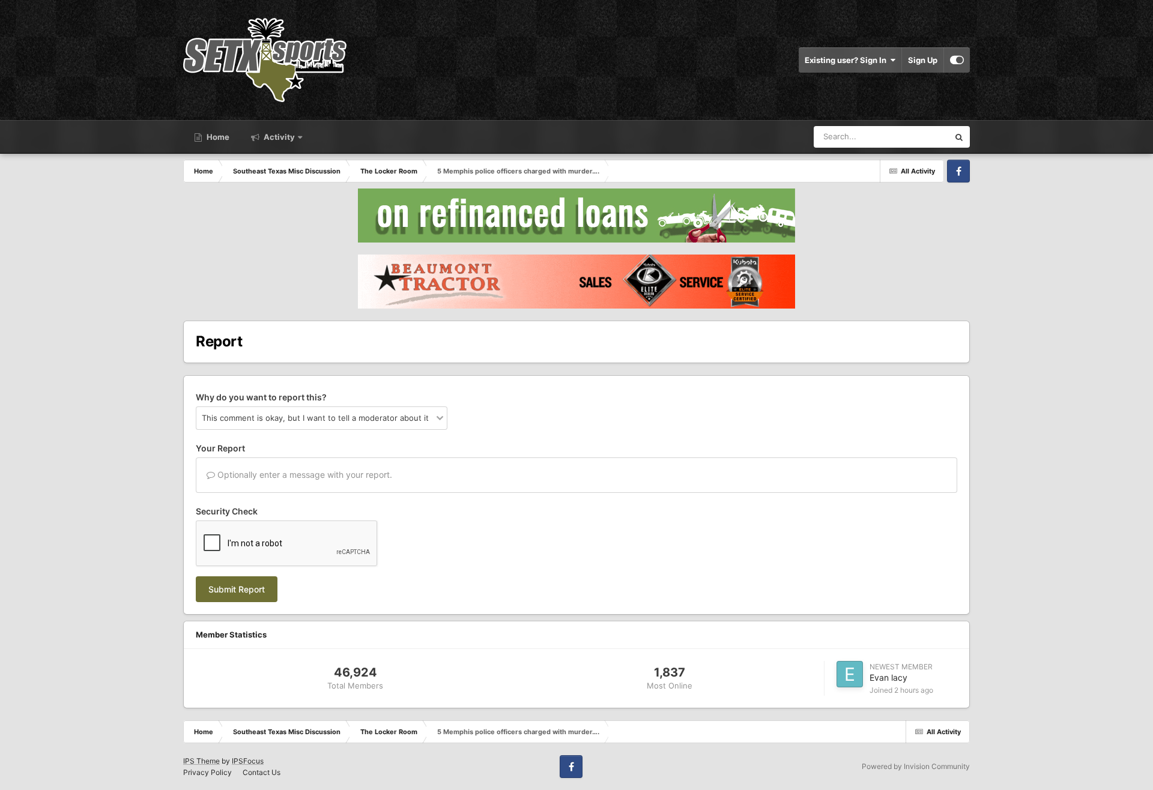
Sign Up (922, 60)
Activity (278, 137)
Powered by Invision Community (916, 766)
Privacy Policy (207, 772)
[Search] (959, 137)
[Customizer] (957, 60)
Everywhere (912, 136)
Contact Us (261, 772)
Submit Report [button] (236, 589)
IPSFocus (248, 760)
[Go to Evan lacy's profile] (850, 674)
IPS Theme (201, 760)
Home (217, 137)
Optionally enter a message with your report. (303, 474)
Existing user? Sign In (847, 60)
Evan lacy (888, 677)
